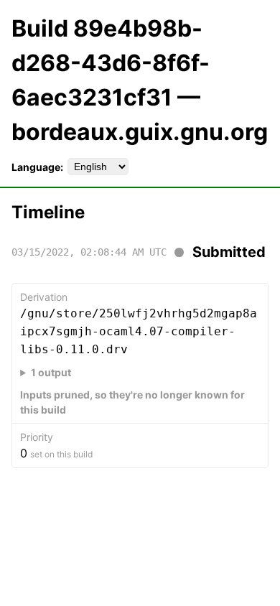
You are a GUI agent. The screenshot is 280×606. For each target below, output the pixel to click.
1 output (51, 372)
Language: (37, 167)
